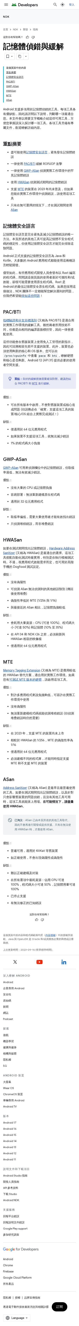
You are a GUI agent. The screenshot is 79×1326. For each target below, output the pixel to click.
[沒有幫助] (33, 37)
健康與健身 (9, 1047)
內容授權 (50, 935)
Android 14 (9, 1141)
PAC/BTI (29, 164)
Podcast (8, 1019)
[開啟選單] (6, 4)
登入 (72, 4)
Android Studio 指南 (15, 1175)
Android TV (10, 1106)
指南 (35, 29)
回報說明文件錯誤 (14, 1222)
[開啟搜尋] (55, 4)
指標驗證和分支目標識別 (20, 320)
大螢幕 (7, 1082)
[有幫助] (27, 37)
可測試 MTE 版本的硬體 (25, 680)
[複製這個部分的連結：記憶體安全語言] (39, 226)
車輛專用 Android (13, 1100)
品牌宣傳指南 (32, 1297)
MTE (21, 189)
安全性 (7, 994)
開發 (25, 29)
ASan (14, 210)
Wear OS (8, 1088)
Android (8, 982)
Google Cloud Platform (17, 1277)
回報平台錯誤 (11, 1216)
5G (5, 1066)
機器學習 (8, 1041)
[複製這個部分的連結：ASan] (18, 780)
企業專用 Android (13, 988)
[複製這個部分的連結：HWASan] (26, 540)
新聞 (5, 1006)
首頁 (5, 29)
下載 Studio (10, 1194)
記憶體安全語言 (37, 152)
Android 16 (9, 1128)
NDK (6, 16)
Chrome (8, 1265)
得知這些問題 (30, 296)
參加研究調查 (11, 1234)
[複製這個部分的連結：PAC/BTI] (24, 312)
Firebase (8, 1271)
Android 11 (9, 1159)
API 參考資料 (10, 1188)
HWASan (23, 182)
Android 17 (9, 1122)
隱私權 (7, 1059)
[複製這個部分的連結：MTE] (17, 662)
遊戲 (5, 1035)
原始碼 (7, 1000)
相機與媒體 (9, 1053)
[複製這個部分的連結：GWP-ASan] (31, 459)
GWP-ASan (31, 171)
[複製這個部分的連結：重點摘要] (25, 144)
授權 (17, 1297)
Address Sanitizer (15, 788)
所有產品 (8, 1284)
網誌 (5, 1013)
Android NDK (11, 1200)
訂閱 (59, 1307)
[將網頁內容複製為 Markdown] (19, 56)
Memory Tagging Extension (21, 670)
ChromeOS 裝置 (13, 1094)
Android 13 (9, 1147)
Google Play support (15, 1228)
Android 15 (9, 1135)
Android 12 (9, 1153)
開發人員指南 (11, 1181)
